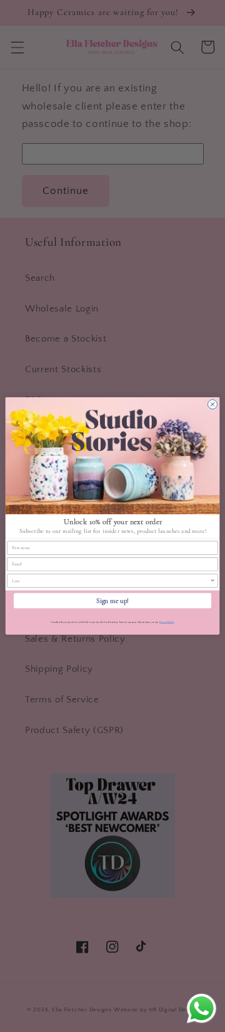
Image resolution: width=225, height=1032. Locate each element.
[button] (112, 455)
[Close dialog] (212, 404)
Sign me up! (112, 600)
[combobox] (111, 580)
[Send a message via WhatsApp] (201, 1008)
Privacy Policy (166, 622)
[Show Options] (213, 580)
